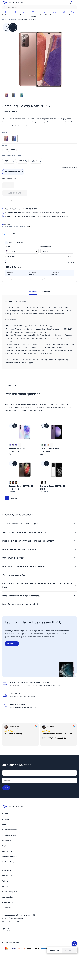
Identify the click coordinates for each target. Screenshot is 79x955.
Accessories (6, 908)
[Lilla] (16, 445)
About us (5, 819)
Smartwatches (7, 897)
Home (4, 19)
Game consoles (8, 902)
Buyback (5, 846)
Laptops (5, 886)
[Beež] (48, 445)
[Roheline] (41, 445)
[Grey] (14, 138)
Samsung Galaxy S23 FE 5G (51, 448)
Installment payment (9, 830)
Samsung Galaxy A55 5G (19, 448)
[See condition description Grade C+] (40, 161)
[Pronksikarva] (6, 138)
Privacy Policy (7, 851)
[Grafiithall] (44, 445)
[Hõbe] (10, 482)
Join (6, 788)
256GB (13, 150)
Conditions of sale (9, 835)
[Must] (13, 482)
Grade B (21, 160)
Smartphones (12, 19)
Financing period (45, 246)
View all (14, 498)
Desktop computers (9, 892)
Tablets (5, 881)
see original (24, 738)
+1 (19, 445)
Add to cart (14, 193)
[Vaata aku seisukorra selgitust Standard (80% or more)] (22, 172)
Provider (7, 246)
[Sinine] (10, 445)
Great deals (6, 870)
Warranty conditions (9, 856)
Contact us (12, 644)
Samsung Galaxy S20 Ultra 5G (52, 486)
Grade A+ (8, 160)
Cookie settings (8, 862)
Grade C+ (34, 160)
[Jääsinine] (13, 445)
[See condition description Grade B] (26, 161)
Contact (5, 814)
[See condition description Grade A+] (13, 161)
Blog (4, 824)
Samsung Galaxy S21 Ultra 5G (21, 486)
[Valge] (44, 482)
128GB (6, 150)
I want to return (8, 840)
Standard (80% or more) (12, 172)
